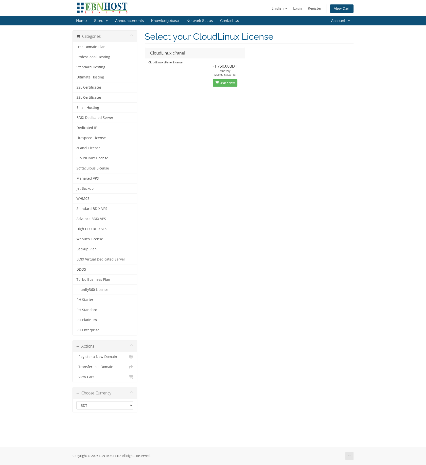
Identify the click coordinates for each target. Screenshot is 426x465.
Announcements (129, 21)
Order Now (227, 83)
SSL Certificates (89, 87)
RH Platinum (86, 320)
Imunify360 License (92, 289)
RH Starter (84, 300)
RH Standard (86, 310)
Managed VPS (87, 178)
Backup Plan (86, 249)
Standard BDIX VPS (91, 208)
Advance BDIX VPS (91, 219)
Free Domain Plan (91, 47)
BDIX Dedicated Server (94, 117)
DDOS (81, 269)
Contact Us (229, 21)
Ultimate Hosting (90, 77)
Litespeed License (91, 138)
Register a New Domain (96, 356)
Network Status (199, 21)
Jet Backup (85, 188)
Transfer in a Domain (94, 367)
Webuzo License (89, 239)
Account (339, 21)
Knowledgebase (165, 21)
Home (81, 21)
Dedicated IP (86, 128)
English (278, 8)
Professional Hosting (93, 57)
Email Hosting (87, 107)
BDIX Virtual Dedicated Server (100, 259)
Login (297, 8)
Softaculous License (92, 168)
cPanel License (88, 148)
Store (99, 21)
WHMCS (82, 198)
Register (314, 8)
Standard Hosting (90, 67)
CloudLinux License (92, 158)
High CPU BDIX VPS (91, 229)
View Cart (342, 8)
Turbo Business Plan (93, 279)
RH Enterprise (87, 330)
